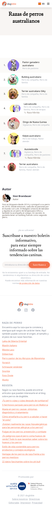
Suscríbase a (39, 264)
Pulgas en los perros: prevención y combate (24, 431)
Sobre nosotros (20, 499)
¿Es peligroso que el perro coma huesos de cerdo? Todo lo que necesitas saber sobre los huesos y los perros (24, 439)
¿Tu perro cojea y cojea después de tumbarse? (25, 400)
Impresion (25, 502)
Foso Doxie (7, 375)
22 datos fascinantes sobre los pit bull (21, 461)
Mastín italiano (9, 345)
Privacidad (37, 502)
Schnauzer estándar (12, 366)
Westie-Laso (8, 349)
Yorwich (6, 362)
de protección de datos (29, 283)
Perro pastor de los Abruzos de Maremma (23, 358)
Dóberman (7, 354)
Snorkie (6, 371)
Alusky (5, 379)
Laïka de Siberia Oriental (14, 341)
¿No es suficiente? (26, 230)
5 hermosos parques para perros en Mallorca (25, 404)
